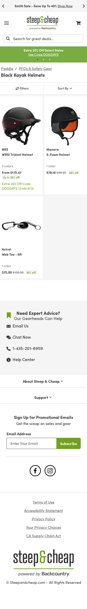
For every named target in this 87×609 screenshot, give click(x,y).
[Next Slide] (84, 6)
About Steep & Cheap (41, 381)
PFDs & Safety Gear (35, 68)
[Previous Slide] (3, 6)
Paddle (7, 68)
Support (41, 397)
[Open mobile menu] (6, 23)
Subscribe (68, 443)
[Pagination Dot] (37, 59)
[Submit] (8, 38)
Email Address (18, 433)
